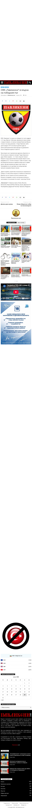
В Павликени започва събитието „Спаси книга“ (26, 261)
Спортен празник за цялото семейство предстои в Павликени (15, 262)
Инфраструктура (5, 793)
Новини (2, 781)
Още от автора (21, 222)
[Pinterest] (13, 101)
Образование (4, 795)
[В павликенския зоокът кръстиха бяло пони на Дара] (16, 241)
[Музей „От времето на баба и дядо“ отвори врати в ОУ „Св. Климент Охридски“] (5, 270)
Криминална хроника (6, 784)
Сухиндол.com (9, 805)
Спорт (6, 85)
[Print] (23, 101)
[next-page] (17, 281)
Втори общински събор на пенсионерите (24, 204)
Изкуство (3, 791)
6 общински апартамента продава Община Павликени (5, 246)
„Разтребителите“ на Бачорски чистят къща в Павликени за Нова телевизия (5, 234)
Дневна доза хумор (7, 204)
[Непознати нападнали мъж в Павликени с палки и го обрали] (16, 228)
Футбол (10, 85)
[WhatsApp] (16, 101)
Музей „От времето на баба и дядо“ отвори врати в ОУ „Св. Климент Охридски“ (5, 276)
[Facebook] (2, 101)
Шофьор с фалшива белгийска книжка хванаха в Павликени (15, 275)
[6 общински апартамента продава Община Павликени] (5, 241)
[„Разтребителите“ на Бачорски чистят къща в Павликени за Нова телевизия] (5, 228)
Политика (3, 788)
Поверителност (7, 803)
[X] (9, 101)
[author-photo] (16, 213)
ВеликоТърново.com (24, 803)
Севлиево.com (16, 805)
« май (2, 700)
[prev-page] (15, 281)
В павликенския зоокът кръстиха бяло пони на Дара (16, 246)
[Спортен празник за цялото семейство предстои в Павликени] (16, 256)
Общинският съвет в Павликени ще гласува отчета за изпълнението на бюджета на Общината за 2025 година (26, 248)
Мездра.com (23, 805)
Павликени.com (11, 95)
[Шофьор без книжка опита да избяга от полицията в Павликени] (26, 228)
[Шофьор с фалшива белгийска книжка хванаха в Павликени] (16, 270)
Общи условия (15, 803)
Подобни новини (11, 222)
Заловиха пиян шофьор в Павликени (26, 275)
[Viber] (5, 101)
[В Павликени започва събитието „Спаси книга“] (26, 256)
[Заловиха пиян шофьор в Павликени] (26, 270)
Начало (2, 85)
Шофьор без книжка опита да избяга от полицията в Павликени (26, 234)
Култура (3, 786)
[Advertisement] (16, 23)
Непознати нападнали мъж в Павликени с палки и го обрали (16, 233)
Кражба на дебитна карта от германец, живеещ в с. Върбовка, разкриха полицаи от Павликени (5, 263)
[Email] (20, 101)
